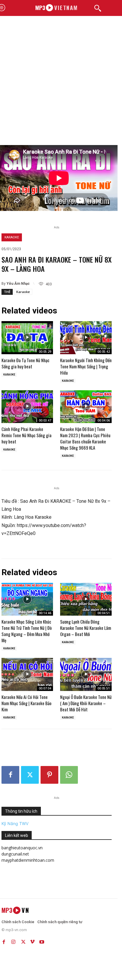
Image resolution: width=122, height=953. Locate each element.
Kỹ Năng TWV (14, 823)
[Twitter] (30, 775)
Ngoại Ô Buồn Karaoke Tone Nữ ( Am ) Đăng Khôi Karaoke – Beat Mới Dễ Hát (86, 703)
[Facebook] (10, 775)
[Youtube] (41, 941)
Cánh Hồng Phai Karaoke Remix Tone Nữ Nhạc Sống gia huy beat (26, 435)
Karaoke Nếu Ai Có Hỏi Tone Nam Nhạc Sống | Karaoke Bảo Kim (26, 703)
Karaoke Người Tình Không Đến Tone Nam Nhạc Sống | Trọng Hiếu (86, 366)
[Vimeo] (32, 941)
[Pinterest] (49, 775)
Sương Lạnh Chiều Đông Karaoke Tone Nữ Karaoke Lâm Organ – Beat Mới (85, 627)
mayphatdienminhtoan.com (27, 860)
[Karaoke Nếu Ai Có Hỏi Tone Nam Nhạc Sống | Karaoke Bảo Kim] (27, 674)
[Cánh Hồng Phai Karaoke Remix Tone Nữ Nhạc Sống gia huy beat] (27, 406)
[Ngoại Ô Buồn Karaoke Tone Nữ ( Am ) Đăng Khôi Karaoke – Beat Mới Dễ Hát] (86, 674)
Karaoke (11, 237)
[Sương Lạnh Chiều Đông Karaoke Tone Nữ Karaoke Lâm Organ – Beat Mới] (86, 599)
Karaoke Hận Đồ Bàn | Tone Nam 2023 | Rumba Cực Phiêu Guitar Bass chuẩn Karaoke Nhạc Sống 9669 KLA (85, 438)
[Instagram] (13, 941)
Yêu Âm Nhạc (18, 284)
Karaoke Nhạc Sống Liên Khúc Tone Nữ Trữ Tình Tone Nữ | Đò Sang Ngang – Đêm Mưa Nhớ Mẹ (26, 630)
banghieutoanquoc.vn (22, 847)
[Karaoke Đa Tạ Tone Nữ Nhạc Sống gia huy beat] (27, 337)
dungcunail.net (15, 854)
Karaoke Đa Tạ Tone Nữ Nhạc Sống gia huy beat (25, 363)
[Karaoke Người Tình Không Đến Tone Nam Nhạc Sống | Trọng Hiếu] (86, 337)
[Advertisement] (61, 81)
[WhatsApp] (69, 775)
